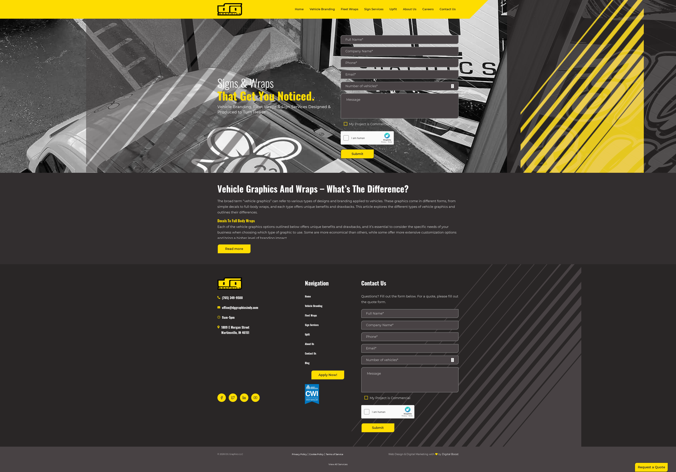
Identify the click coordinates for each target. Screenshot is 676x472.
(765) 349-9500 (232, 297)
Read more (234, 249)
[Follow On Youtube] (255, 397)
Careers (428, 9)
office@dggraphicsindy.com (240, 307)
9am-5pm (228, 317)
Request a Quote (651, 467)
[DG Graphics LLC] (229, 9)
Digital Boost (450, 454)
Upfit (393, 9)
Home (299, 9)
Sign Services (373, 9)
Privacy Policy (299, 454)
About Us (409, 9)
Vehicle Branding (322, 9)
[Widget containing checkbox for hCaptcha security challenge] (367, 138)
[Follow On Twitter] (233, 397)
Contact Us (448, 9)
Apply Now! (327, 375)
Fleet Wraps (349, 9)
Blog (307, 363)
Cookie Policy (316, 454)
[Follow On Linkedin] (244, 397)
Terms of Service (334, 454)
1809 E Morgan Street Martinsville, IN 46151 (235, 330)
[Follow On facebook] (221, 397)
